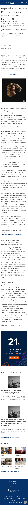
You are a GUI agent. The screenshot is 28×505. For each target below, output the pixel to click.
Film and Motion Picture (6, 467)
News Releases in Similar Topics (9, 471)
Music (2, 455)
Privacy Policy (17, 496)
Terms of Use (9, 496)
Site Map (19, 498)
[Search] (26, 2)
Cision (16, 502)
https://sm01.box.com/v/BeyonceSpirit (11, 234)
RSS (24, 498)
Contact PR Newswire (13, 481)
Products (14, 483)
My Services (13, 487)
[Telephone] (22, 2)
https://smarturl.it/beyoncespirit (10, 127)
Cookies (14, 500)
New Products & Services (19, 467)
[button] (14, 90)
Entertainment (18, 455)
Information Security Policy (9, 498)
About (14, 485)
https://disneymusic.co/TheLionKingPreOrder (13, 226)
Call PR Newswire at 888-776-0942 (14, 491)
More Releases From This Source (9, 437)
